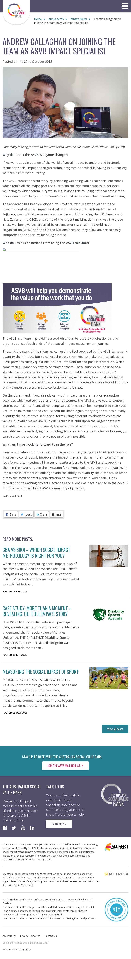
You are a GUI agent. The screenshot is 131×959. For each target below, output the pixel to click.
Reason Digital (23, 949)
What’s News (78, 19)
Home (38, 19)
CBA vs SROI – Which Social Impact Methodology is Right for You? (36, 552)
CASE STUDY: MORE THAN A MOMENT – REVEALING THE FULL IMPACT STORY (37, 611)
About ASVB (56, 19)
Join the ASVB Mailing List (64, 765)
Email (58, 514)
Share (12, 514)
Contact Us (51, 935)
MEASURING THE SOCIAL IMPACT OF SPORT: (41, 671)
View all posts (115, 729)
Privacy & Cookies (30, 935)
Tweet (28, 514)
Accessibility (9, 935)
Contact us (58, 824)
